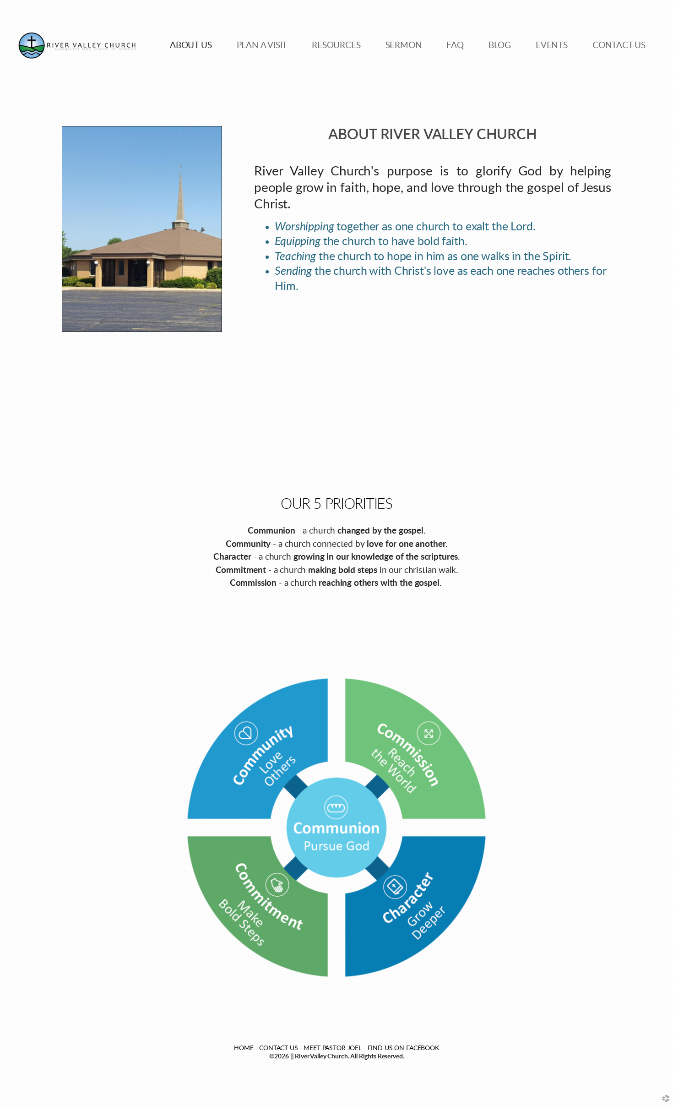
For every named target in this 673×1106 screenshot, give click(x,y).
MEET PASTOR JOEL (333, 1048)
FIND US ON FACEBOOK (403, 1048)
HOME (243, 1048)
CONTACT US (278, 1048)
